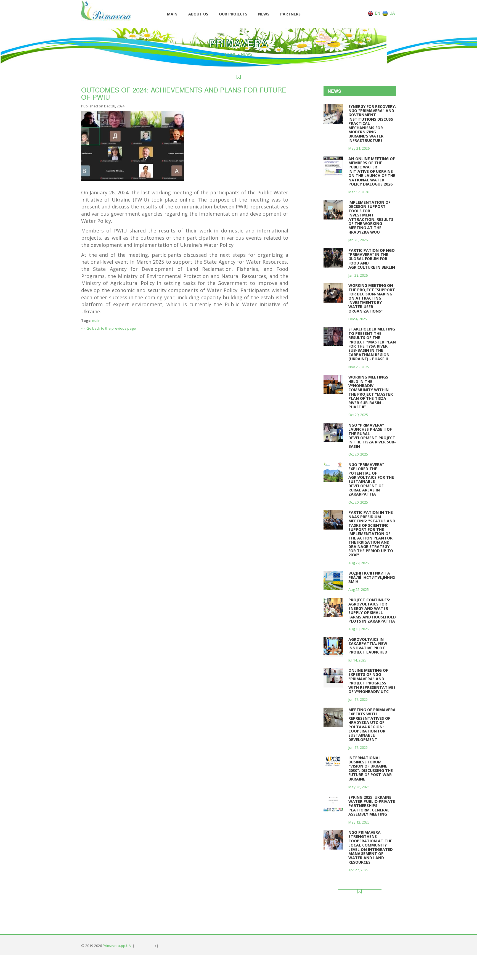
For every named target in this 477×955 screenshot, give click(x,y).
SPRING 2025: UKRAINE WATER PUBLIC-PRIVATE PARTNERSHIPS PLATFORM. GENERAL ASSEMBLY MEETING (371, 806)
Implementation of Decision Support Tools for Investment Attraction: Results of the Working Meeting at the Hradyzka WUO (370, 217)
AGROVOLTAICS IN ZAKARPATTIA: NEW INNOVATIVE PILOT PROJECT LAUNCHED (367, 646)
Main (172, 14)
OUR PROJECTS (233, 14)
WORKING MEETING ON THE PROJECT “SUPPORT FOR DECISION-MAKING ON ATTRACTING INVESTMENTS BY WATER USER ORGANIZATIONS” (371, 298)
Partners (290, 14)
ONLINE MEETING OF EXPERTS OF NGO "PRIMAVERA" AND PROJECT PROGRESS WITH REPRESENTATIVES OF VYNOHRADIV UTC (372, 681)
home (231, 54)
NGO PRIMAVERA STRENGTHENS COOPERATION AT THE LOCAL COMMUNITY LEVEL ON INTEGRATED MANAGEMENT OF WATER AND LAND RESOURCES (370, 847)
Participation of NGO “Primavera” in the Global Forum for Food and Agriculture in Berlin (371, 259)
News (263, 14)
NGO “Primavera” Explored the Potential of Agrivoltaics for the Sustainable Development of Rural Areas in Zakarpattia (371, 479)
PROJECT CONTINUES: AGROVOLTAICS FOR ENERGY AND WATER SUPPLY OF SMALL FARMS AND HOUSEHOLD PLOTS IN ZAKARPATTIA (372, 610)
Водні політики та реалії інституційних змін (371, 577)
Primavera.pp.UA (117, 945)
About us (198, 14)
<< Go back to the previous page (108, 328)
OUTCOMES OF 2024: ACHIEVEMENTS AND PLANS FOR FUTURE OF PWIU (183, 93)
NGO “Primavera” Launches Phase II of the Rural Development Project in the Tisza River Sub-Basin (372, 435)
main (96, 320)
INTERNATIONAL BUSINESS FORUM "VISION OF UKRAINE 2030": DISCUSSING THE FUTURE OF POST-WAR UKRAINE (370, 768)
